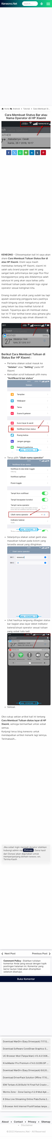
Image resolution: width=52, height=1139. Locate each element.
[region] (26, 82)
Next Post (10, 953)
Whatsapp (28, 850)
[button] (48, 3)
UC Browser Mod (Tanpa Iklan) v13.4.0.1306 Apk (27, 1056)
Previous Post (39, 953)
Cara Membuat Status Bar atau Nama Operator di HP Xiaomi (26, 116)
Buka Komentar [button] (26, 979)
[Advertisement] (26, 35)
